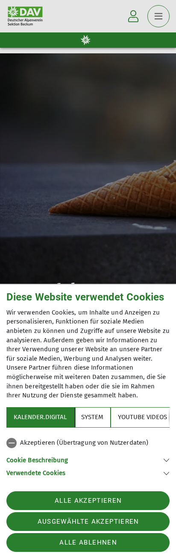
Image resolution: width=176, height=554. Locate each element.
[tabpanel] (88, 456)
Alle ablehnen (88, 542)
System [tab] (92, 417)
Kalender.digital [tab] (40, 417)
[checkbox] (88, 443)
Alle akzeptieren (88, 500)
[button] (88, 459)
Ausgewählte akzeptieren (88, 521)
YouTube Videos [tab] (142, 417)
